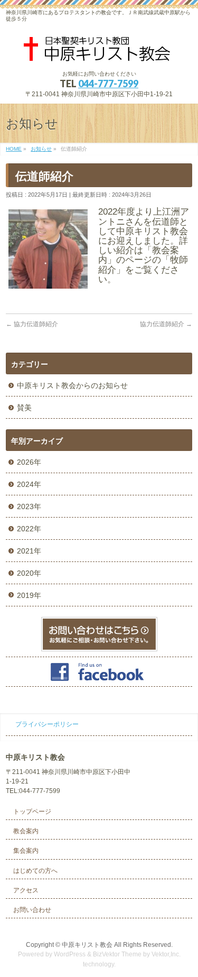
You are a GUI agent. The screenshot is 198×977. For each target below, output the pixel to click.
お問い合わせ (32, 910)
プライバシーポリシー (47, 724)
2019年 (29, 595)
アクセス (26, 890)
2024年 (29, 484)
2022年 (29, 528)
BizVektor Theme (117, 954)
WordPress (70, 954)
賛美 (24, 407)
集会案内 (26, 850)
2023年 (29, 506)
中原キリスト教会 (87, 944)
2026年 (29, 462)
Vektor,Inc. (166, 954)
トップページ (32, 811)
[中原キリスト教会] (99, 52)
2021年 (29, 551)
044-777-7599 (108, 83)
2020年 (29, 573)
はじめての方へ (35, 870)
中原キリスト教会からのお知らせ (72, 385)
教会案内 (26, 831)
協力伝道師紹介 (32, 324)
